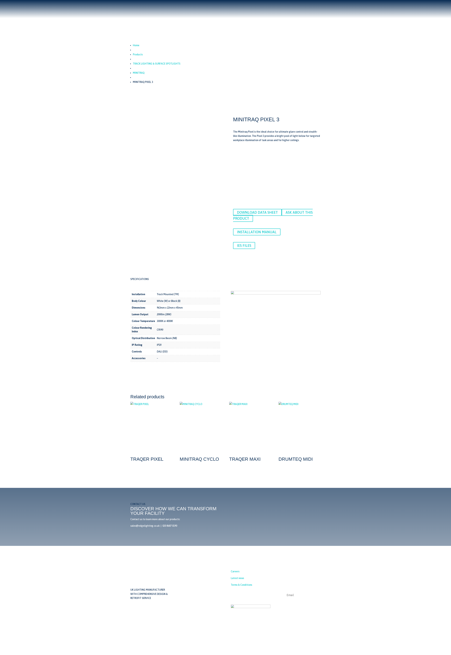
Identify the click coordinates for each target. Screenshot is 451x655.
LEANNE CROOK (312, 638)
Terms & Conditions (241, 584)
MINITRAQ (138, 72)
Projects (219, 58)
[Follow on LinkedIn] (233, 595)
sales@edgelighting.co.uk (203, 581)
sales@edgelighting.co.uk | (146, 525)
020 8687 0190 (238, 16)
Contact (255, 58)
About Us (188, 58)
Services (232, 58)
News (244, 58)
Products (202, 58)
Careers (235, 571)
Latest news (237, 578)
